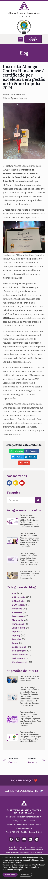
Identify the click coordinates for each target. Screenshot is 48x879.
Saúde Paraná (19, 646)
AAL (14, 593)
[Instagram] (15, 483)
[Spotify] (36, 839)
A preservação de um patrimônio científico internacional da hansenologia (30, 574)
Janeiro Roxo (18, 627)
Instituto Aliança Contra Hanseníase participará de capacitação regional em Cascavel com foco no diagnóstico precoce (30, 719)
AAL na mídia (18, 597)
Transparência (19, 654)
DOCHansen (18, 604)
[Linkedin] (30, 839)
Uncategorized (19, 662)
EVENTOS (17, 612)
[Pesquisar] (38, 500)
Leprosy (16, 635)
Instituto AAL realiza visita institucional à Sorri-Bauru (29, 678)
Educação (17, 608)
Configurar (25, 875)
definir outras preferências (29, 867)
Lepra (15, 631)
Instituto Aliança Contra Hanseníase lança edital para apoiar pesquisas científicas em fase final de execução (29, 559)
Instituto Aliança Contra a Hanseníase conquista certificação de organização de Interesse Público (30, 736)
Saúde (15, 643)
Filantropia (17, 620)
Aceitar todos (10, 875)
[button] (20, 39)
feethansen (18, 616)
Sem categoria (19, 650)
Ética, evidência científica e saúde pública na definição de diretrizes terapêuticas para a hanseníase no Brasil (29, 521)
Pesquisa (16, 639)
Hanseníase (18, 624)
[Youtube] (22, 483)
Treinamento (18, 658)
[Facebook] (9, 483)
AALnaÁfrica (18, 601)
